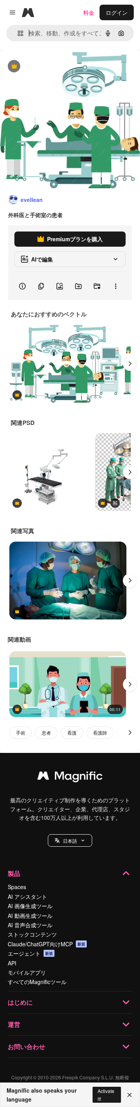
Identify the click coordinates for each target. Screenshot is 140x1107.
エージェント (30, 953)
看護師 (100, 732)
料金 (88, 12)
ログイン (117, 12)
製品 (14, 873)
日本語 (70, 840)
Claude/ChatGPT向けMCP (46, 944)
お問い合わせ (26, 1046)
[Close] (129, 1095)
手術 (20, 732)
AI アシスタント (27, 896)
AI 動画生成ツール (30, 915)
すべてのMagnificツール (37, 982)
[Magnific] (70, 777)
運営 (14, 1024)
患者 (46, 732)
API (12, 963)
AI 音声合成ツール (30, 925)
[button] (70, 840)
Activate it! (106, 1095)
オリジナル (53, 67)
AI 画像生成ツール (30, 906)
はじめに (20, 1002)
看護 (72, 732)
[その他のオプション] (115, 286)
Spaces (17, 887)
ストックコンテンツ (32, 934)
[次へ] (130, 364)
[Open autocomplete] (17, 33)
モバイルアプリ (27, 972)
